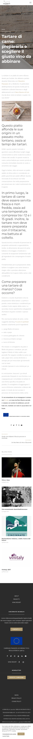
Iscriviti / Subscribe (16, 677)
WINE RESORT (16, 602)
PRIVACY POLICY (16, 698)
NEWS (16, 695)
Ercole (6, 400)
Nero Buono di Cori (22, 92)
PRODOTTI (16, 599)
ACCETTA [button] (21, 734)
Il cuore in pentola (22, 322)
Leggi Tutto (6, 736)
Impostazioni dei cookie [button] (9, 734)
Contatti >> (16, 629)
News (3, 29)
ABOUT (16, 596)
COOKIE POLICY (16, 701)
